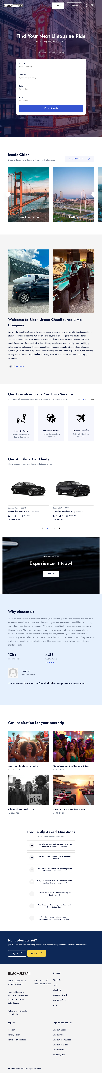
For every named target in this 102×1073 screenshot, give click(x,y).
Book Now (51, 573)
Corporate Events (60, 994)
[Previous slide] (8, 194)
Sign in (15, 953)
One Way (42, 52)
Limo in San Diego (60, 1044)
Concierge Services (61, 999)
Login (58, 5)
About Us (57, 980)
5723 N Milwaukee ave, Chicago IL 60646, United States (18, 999)
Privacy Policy (14, 1034)
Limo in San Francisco (62, 1039)
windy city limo (59, 1054)
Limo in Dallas (58, 1034)
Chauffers (57, 989)
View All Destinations (77, 158)
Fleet (55, 984)
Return (52, 52)
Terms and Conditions (17, 1039)
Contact (11, 1029)
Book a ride (53, 108)
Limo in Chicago (59, 1029)
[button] (83, 399)
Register (74, 5)
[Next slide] (93, 194)
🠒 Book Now (14, 519)
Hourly (61, 52)
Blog (55, 1004)
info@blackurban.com (42, 983)
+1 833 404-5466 (15, 984)
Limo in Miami (58, 1049)
